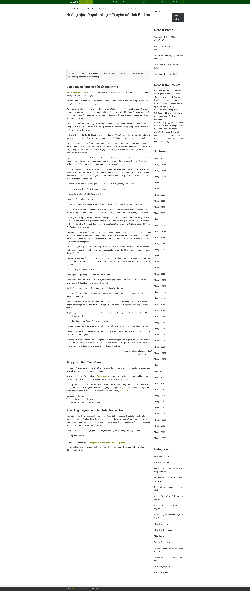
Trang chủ (69, 9)
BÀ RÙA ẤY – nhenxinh (163, 103)
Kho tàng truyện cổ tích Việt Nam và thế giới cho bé (90, 9)
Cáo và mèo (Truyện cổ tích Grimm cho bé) (167, 47)
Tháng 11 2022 (160, 225)
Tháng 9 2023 (159, 183)
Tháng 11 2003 (160, 438)
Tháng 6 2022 (159, 244)
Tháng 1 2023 (159, 213)
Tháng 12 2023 (160, 164)
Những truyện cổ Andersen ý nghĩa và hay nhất (168, 516)
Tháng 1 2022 (159, 274)
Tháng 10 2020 (160, 365)
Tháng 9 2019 (159, 402)
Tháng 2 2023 (159, 207)
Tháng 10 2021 (160, 292)
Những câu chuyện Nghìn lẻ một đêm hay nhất (168, 497)
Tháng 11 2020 (160, 359)
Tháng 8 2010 (159, 432)
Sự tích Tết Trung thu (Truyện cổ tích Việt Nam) (168, 57)
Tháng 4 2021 (159, 329)
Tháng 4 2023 (159, 201)
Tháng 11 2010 (160, 414)
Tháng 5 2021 (159, 323)
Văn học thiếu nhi (161, 573)
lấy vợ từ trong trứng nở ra (99, 305)
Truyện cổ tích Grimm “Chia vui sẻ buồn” (167, 66)
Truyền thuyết (113, 2)
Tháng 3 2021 (159, 335)
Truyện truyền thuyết (162, 567)
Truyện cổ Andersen (129, 2)
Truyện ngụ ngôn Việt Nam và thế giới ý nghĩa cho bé (168, 549)
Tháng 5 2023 (159, 195)
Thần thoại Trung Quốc (163, 530)
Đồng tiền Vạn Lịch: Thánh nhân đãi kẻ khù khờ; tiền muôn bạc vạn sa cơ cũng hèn (169, 94)
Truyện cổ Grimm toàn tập (164, 542)
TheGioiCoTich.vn (76, 589)
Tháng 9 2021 (159, 298)
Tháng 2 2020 (159, 383)
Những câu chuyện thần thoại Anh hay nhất (167, 507)
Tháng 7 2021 (159, 310)
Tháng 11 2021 (160, 286)
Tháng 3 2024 (159, 158)
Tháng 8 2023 (159, 189)
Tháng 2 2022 (159, 268)
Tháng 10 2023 (160, 177)
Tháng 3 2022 (159, 262)
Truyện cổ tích (86, 2)
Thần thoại (99, 2)
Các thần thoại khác (162, 462)
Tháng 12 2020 (160, 353)
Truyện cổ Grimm (146, 2)
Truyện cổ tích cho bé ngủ (123, 447)
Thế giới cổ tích (72, 2)
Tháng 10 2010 (160, 420)
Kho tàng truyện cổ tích (75, 436)
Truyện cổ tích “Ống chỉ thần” (165, 74)
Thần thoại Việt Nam (162, 536)
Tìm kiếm (158, 11)
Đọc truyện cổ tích (76, 450)
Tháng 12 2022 (160, 219)
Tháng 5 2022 (159, 250)
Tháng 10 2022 (160, 231)
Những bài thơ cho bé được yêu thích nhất (168, 488)
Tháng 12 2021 (160, 280)
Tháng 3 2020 (159, 377)
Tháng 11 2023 (160, 171)
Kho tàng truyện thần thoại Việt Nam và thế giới (168, 479)
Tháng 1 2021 (159, 347)
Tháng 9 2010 (159, 426)
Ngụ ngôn (161, 2)
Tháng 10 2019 (160, 396)
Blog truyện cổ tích (161, 456)
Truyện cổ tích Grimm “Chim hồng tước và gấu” (167, 38)
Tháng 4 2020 (159, 371)
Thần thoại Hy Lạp (161, 524)
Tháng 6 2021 (159, 316)
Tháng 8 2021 (159, 304)
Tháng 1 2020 (159, 389)
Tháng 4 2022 (159, 256)
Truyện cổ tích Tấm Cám (75, 396)
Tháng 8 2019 (159, 408)
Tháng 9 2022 (159, 237)
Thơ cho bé (173, 2)
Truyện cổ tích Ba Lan (87, 447)
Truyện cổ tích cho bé (104, 447)
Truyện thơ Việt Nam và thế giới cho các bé (168, 559)
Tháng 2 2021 (159, 341)
